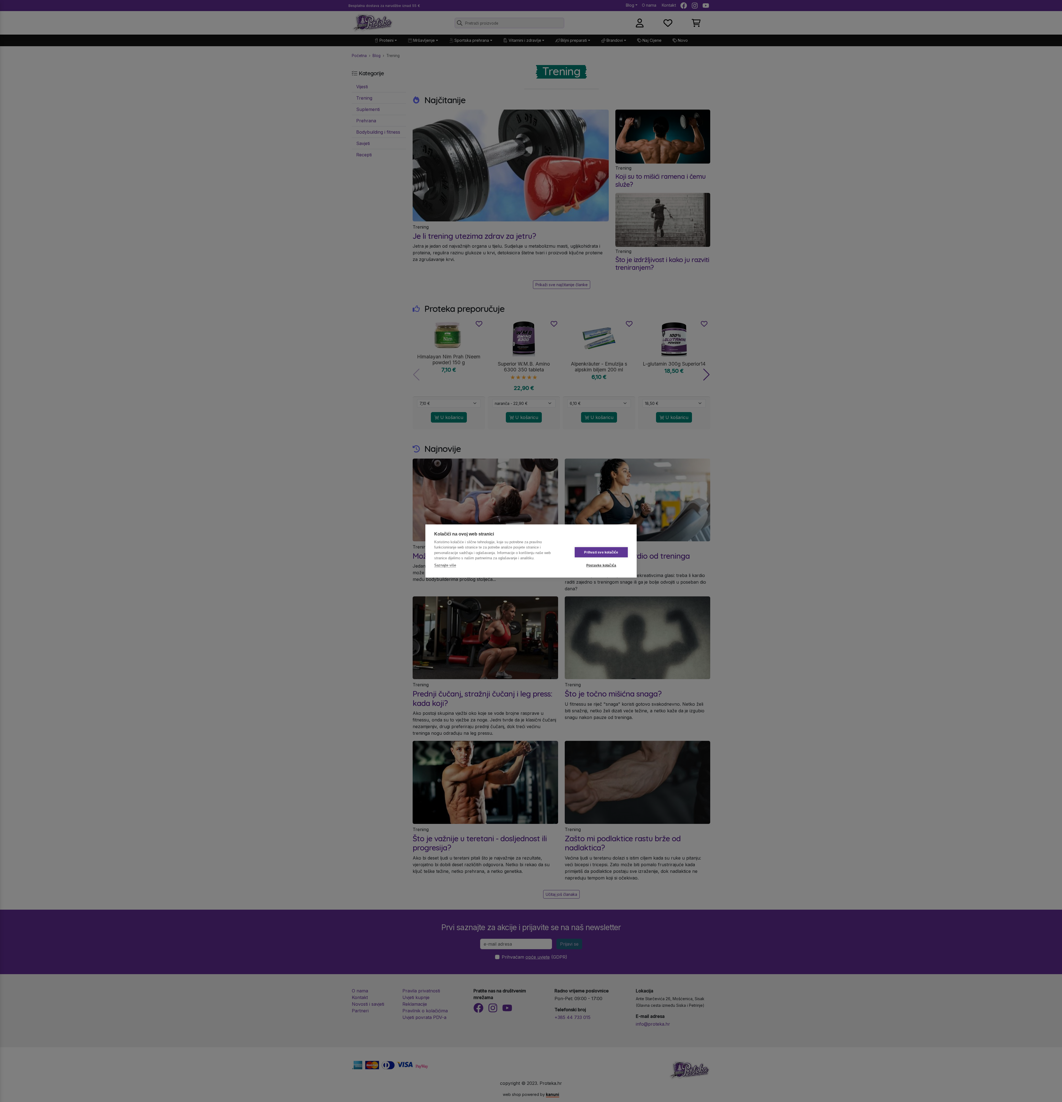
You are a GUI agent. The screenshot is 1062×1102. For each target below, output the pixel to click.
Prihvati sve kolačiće (601, 552)
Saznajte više (445, 565)
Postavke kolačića (601, 565)
